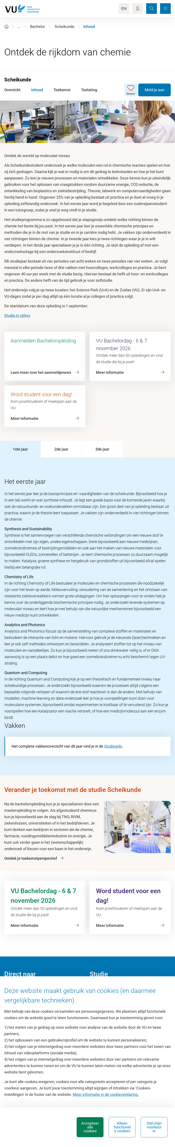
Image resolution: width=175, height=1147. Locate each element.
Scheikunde (64, 26)
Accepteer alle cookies (90, 1127)
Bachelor (37, 26)
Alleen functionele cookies (122, 1127)
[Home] (6, 26)
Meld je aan (154, 90)
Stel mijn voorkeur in (154, 1127)
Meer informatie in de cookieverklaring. (106, 1094)
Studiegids (113, 746)
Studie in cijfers (17, 315)
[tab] (20, 449)
